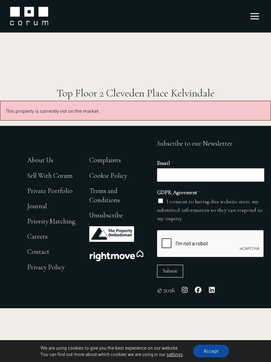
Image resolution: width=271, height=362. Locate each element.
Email (165, 163)
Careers (37, 236)
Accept (211, 350)
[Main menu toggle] (255, 16)
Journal (37, 206)
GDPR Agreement (179, 192)
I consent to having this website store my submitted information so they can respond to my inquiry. (210, 210)
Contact (38, 251)
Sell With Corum (50, 175)
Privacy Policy (46, 267)
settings (175, 354)
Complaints (105, 160)
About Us (40, 160)
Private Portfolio (50, 191)
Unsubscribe (106, 215)
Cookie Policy (108, 175)
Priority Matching (51, 221)
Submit (170, 271)
